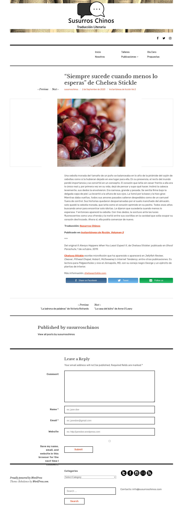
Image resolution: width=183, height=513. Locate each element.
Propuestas (153, 56)
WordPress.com (40, 481)
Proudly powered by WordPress (26, 477)
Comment (53, 374)
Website (53, 431)
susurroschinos (71, 89)
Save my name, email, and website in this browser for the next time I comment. (49, 455)
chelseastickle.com (95, 273)
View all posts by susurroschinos (56, 334)
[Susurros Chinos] (91, 16)
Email (54, 420)
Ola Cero (151, 52)
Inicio (98, 52)
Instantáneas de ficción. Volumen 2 (102, 232)
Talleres (125, 52)
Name (54, 409)
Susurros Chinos (90, 225)
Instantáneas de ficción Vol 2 (122, 89)
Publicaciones (128, 56)
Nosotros (100, 56)
